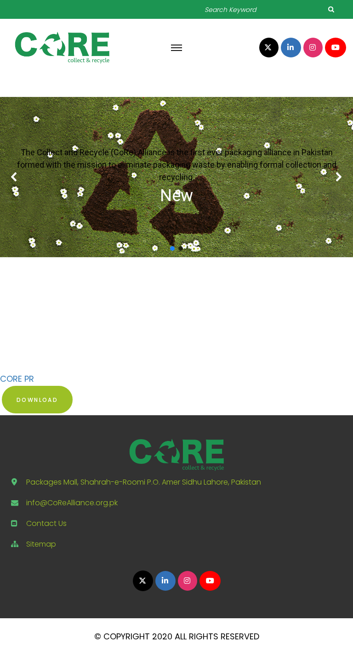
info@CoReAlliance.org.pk (72, 502)
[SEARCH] (331, 9)
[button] (14, 176)
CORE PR (17, 378)
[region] (176, 177)
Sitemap (41, 544)
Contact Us (46, 523)
